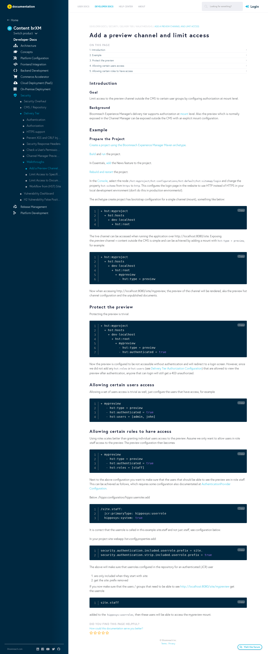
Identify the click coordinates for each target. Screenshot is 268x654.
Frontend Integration (33, 64)
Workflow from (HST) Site (45, 186)
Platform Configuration (34, 58)
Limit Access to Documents (45, 180)
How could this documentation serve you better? (116, 628)
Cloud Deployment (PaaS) (36, 83)
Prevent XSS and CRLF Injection (43, 138)
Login (254, 6)
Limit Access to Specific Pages (45, 174)
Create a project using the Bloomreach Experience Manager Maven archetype (138, 145)
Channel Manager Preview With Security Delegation (43, 156)
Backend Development (34, 70)
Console (102, 181)
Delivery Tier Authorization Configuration (176, 368)
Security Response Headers (43, 144)
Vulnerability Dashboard (38, 193)
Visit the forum (252, 647)
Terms (164, 643)
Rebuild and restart (101, 172)
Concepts (26, 52)
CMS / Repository (34, 107)
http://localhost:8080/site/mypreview (204, 586)
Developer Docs (98, 26)
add (108, 163)
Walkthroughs (35, 162)
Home (14, 20)
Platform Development (34, 213)
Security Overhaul (34, 101)
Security (25, 95)
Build (93, 154)
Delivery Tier (31, 113)
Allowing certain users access (108, 65)
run (104, 154)
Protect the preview (103, 60)
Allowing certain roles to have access (112, 71)
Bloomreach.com (14, 649)
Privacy (171, 643)
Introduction (98, 50)
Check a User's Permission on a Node (43, 150)
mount (184, 114)
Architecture (28, 45)
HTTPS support (35, 132)
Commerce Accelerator (34, 77)
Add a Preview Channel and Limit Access (45, 168)
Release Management (33, 207)
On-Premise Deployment (35, 89)
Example (96, 55)
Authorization (35, 125)
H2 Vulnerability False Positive (42, 199)
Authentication (35, 119)
